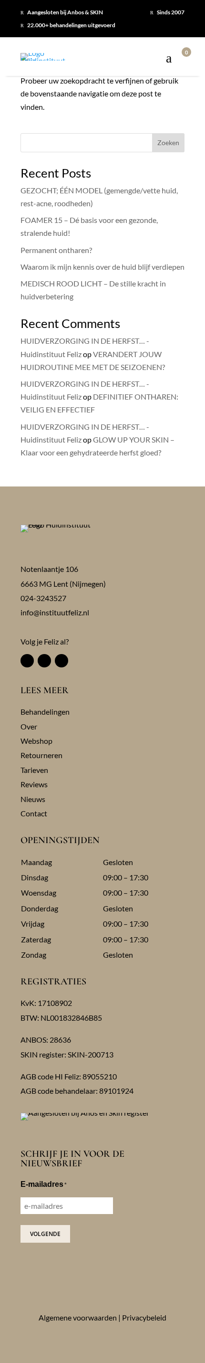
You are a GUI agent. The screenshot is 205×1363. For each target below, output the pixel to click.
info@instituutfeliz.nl (54, 612)
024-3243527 (43, 597)
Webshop (36, 740)
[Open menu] (169, 59)
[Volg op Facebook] (27, 660)
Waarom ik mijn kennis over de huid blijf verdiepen (102, 266)
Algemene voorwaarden (78, 1317)
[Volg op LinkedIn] (61, 660)
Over (28, 726)
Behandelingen (45, 711)
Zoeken (168, 142)
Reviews (34, 784)
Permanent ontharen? (56, 249)
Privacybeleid (144, 1317)
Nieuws (32, 798)
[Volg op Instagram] (44, 660)
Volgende (45, 1234)
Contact (33, 813)
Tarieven (34, 769)
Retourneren (41, 755)
